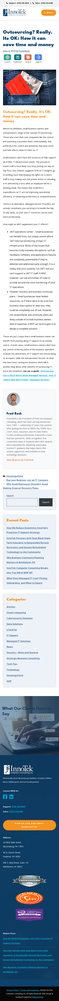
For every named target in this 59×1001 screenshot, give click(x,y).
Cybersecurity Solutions (20, 618)
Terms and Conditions (30, 990)
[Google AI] (38, 57)
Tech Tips (12, 663)
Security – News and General (22, 652)
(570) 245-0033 (18, 806)
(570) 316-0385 (16, 811)
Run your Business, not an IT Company (27, 480)
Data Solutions (15, 624)
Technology (13, 669)
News (10, 646)
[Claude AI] (28, 57)
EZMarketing (37, 997)
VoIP (9, 681)
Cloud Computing (16, 612)
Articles (11, 606)
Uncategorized (14, 476)
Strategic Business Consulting (23, 658)
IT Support (12, 635)
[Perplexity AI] (17, 57)
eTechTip (12, 629)
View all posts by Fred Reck (20, 459)
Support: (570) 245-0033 (19, 3)
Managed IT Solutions (19, 641)
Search (10, 495)
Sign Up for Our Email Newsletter (29, 825)
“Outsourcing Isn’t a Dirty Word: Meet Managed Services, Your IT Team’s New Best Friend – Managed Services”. (29, 375)
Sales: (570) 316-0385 (44, 3)
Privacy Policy (12, 990)
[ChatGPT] (7, 57)
